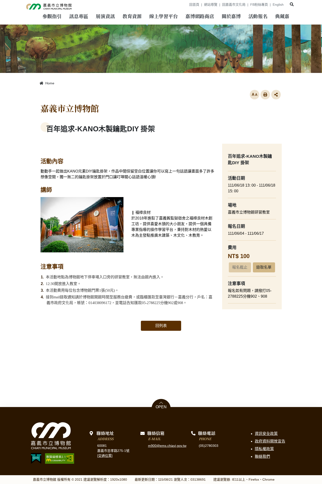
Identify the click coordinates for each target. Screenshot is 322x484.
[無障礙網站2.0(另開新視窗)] (59, 458)
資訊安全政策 (266, 434)
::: (184, 4)
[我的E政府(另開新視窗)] (36, 458)
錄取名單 (263, 267)
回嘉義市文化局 (233, 4)
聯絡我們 (262, 456)
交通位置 (105, 456)
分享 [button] (276, 94)
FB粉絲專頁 (259, 4)
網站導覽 (210, 4)
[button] (291, 4)
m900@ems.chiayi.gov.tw (167, 446)
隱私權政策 (264, 449)
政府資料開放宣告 (270, 441)
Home (49, 83)
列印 (265, 94)
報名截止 (239, 267)
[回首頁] (49, 5)
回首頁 (194, 4)
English (278, 4)
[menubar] (52, 17)
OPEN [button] (161, 407)
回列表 (161, 326)
